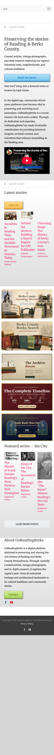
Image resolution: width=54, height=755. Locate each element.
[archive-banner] (27, 354)
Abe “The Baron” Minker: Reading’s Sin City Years (43, 493)
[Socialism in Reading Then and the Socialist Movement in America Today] (10, 216)
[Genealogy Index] (27, 290)
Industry (41, 253)
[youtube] (11, 602)
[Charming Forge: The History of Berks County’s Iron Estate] (43, 215)
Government (10, 261)
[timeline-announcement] (27, 384)
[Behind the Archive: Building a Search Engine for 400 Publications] (27, 215)
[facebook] (5, 602)
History (7, 264)
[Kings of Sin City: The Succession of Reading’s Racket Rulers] (31, 456)
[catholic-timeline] (27, 414)
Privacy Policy (27, 624)
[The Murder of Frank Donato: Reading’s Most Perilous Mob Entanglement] (14, 456)
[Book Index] (27, 322)
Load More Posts (27, 524)
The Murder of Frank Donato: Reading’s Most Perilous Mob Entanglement (13, 478)
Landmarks (42, 256)
